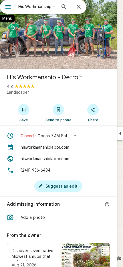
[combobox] (37, 6)
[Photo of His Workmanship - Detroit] (58, 34)
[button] (58, 136)
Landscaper (18, 92)
